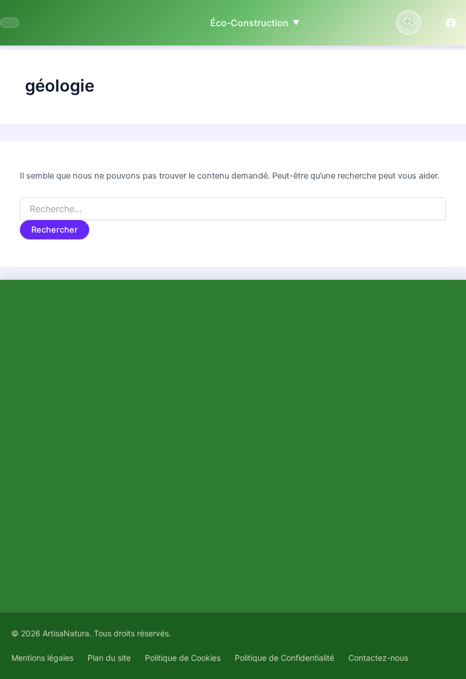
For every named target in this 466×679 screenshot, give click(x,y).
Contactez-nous (378, 658)
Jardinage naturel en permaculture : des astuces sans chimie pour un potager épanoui (353, 432)
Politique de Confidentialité (284, 658)
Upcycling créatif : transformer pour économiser (352, 468)
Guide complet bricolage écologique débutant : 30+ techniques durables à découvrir (350, 388)
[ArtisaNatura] (9, 23)
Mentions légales (42, 658)
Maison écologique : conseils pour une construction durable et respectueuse (333, 504)
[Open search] (408, 22)
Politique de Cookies (182, 658)
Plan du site (109, 658)
